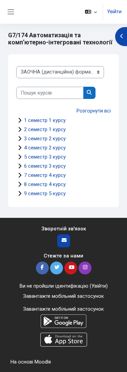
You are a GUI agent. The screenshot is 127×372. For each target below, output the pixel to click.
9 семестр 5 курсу (45, 193)
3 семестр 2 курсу (45, 139)
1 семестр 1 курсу (45, 120)
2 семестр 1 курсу (45, 129)
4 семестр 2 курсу (45, 148)
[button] (91, 12)
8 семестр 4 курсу (45, 184)
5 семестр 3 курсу (45, 157)
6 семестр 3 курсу (45, 166)
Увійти (114, 11)
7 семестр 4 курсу (45, 175)
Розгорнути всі (94, 111)
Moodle (43, 362)
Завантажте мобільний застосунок (63, 296)
